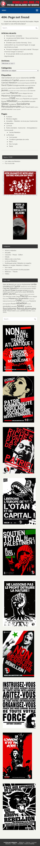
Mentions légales (11, 119)
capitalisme (22, 80)
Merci (11, 142)
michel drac (24, 96)
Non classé (8, 267)
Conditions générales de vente (19, 139)
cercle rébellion (30, 80)
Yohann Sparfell (16, 109)
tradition (36, 107)
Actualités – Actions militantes (26, 843)
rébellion (12, 101)
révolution (25, 101)
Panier (11, 146)
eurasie (21, 85)
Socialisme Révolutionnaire (15, 105)
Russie (3, 101)
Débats (7, 257)
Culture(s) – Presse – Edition (14, 255)
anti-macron (16, 78)
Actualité (8, 252)
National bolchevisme (9, 301)
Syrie (22, 107)
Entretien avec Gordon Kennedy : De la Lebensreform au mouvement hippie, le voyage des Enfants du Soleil (19, 45)
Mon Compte (13, 144)
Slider (5, 103)
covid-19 (33, 83)
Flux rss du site (9, 163)
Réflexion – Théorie (11, 272)
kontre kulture (23, 90)
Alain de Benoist (6, 78)
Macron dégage (23, 93)
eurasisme (27, 85)
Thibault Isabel (29, 107)
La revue (9, 126)
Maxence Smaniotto (11, 95)
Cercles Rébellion (9, 82)
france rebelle (16, 88)
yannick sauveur (7, 109)
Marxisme (30, 93)
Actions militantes (10, 250)
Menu (4, 10)
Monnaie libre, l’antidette (14, 36)
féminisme (23, 88)
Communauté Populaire (24, 83)
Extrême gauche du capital (10, 292)
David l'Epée (6, 85)
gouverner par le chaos (13, 90)
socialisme (12, 104)
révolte (19, 101)
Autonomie (25, 78)
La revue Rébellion (11, 261)
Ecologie (15, 85)
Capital (15, 80)
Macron (14, 93)
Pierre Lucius (19, 98)
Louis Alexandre (31, 90)
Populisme (26, 98)
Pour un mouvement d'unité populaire (17, 269)
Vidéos (7, 274)
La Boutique (10, 135)
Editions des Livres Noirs (12, 259)
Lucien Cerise (5, 93)
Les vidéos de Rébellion (12, 161)
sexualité (32, 101)
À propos (9, 117)
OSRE (12, 98)
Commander (13, 137)
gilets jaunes (9, 293)
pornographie (34, 98)
